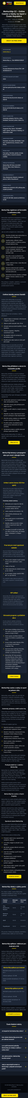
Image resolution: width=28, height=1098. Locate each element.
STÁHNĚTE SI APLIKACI (14, 1014)
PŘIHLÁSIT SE (14, 442)
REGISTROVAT (20, 3)
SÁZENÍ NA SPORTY (14, 876)
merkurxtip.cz (7, 52)
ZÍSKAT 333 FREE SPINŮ (14, 40)
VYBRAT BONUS (14, 676)
